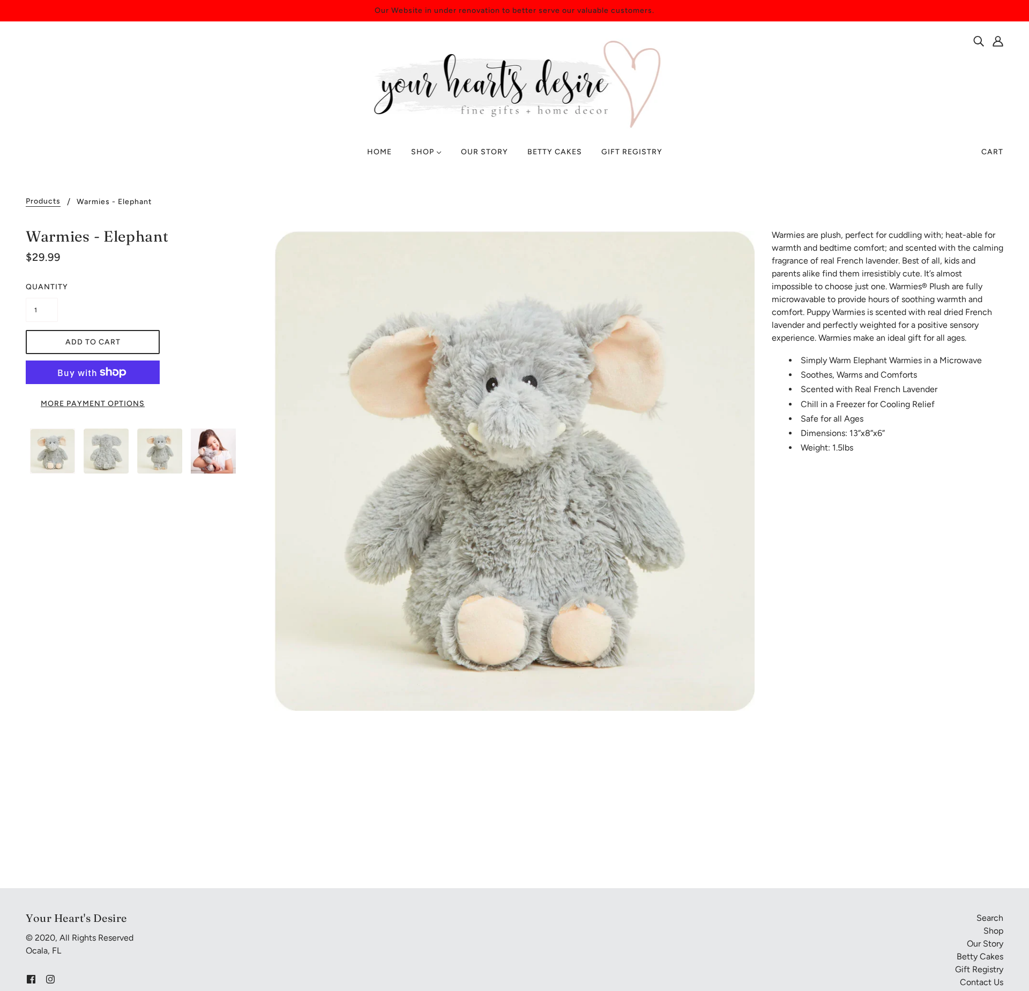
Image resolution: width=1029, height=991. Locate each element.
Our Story (985, 944)
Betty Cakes (980, 956)
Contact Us (981, 982)
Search (989, 918)
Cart (992, 151)
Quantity (42, 286)
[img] (978, 40)
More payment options (93, 403)
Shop (993, 931)
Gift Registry (979, 969)
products (43, 202)
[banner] (514, 83)
